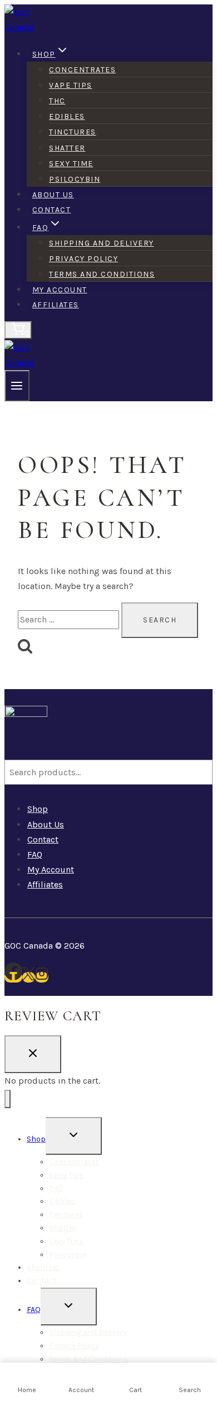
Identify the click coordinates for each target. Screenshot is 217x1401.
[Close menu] (7, 1099)
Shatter (67, 148)
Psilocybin (74, 179)
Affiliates (55, 305)
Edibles (67, 116)
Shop (37, 809)
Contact (51, 210)
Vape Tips (70, 85)
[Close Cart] (32, 1054)
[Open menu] (16, 385)
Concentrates (82, 69)
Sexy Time (71, 163)
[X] (28, 977)
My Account (59, 290)
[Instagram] (41, 977)
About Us (53, 195)
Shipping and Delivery (101, 243)
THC (57, 101)
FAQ (34, 854)
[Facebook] (13, 977)
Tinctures (72, 132)
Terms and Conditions (102, 274)
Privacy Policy (83, 258)
